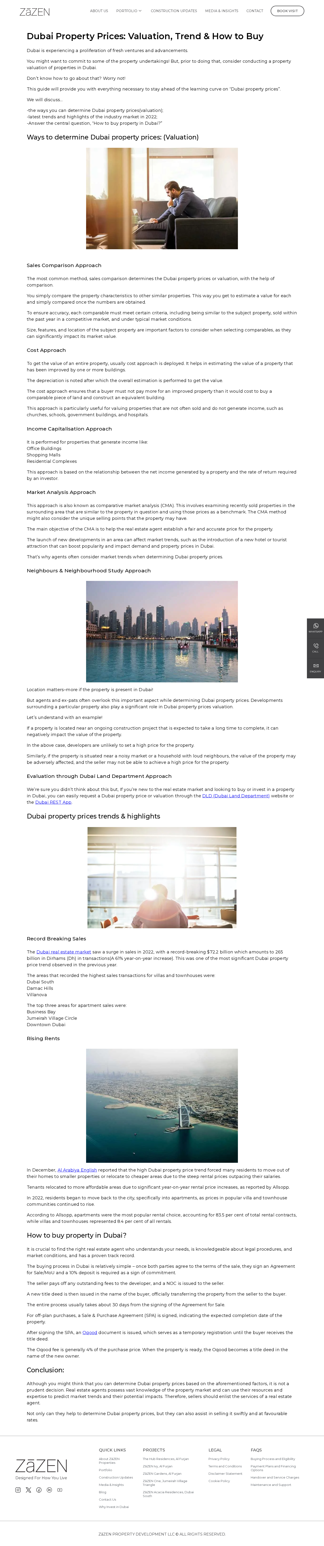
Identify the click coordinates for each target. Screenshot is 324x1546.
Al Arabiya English (77, 1170)
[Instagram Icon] (18, 1490)
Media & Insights (221, 11)
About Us (99, 11)
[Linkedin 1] (49, 1490)
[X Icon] (28, 1490)
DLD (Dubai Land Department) (236, 796)
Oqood (90, 1332)
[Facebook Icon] (39, 1490)
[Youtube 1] (59, 1490)
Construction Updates (174, 11)
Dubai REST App (53, 802)
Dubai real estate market (64, 952)
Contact (254, 11)
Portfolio (126, 11)
